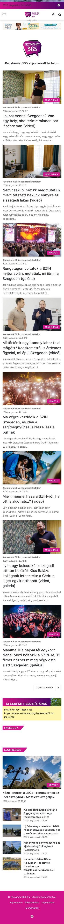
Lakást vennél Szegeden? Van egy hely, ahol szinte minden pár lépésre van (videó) (30, 121)
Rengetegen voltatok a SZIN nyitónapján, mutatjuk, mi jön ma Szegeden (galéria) (31, 273)
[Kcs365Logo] (32, 14)
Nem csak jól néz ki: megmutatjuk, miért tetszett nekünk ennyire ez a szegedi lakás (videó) (32, 195)
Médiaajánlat (32, 908)
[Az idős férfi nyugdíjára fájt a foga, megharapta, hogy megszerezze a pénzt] (12, 814)
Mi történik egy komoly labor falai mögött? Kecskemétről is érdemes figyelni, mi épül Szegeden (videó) (32, 348)
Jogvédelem (47, 902)
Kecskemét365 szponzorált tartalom (32, 63)
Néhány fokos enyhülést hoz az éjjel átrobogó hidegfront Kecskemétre (42, 846)
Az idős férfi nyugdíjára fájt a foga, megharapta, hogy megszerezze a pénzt (40, 813)
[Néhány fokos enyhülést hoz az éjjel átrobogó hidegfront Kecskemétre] (12, 847)
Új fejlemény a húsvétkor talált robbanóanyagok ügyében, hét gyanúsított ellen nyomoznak (42, 830)
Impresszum (16, 902)
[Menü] (4, 16)
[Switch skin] (53, 16)
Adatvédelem (32, 902)
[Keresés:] (59, 16)
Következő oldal (45, 687)
